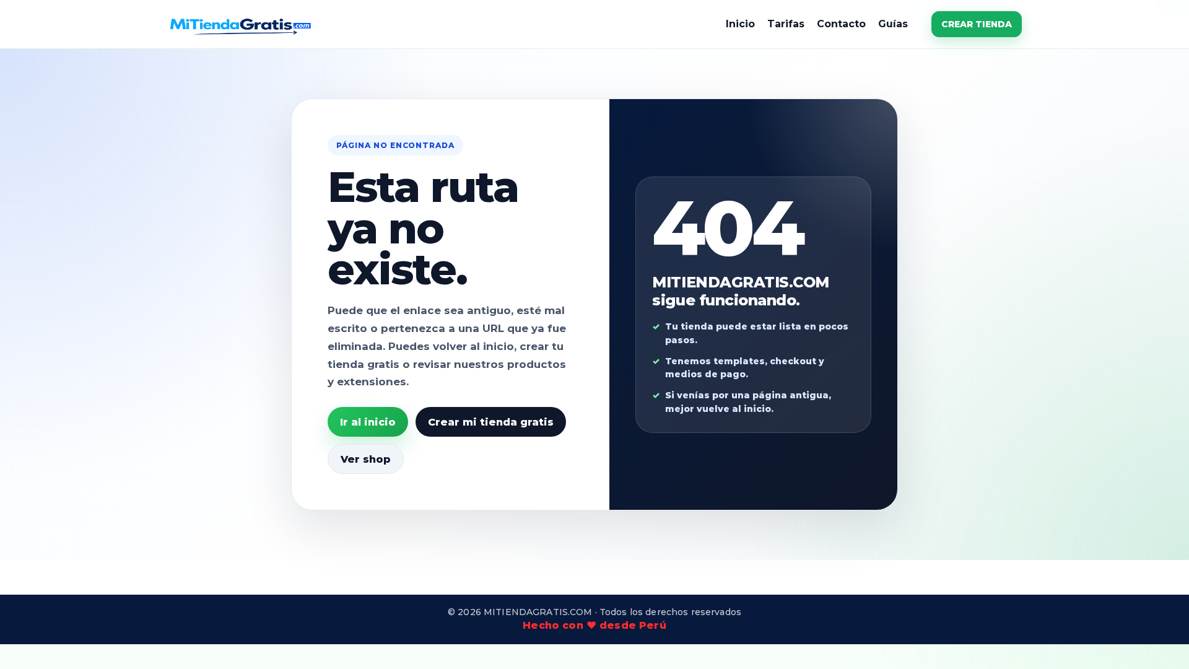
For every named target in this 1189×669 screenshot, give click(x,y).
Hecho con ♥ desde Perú (594, 625)
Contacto (841, 24)
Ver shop (366, 459)
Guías (893, 24)
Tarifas (785, 24)
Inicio (740, 24)
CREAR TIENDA (976, 24)
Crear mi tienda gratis (491, 422)
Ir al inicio (368, 422)
